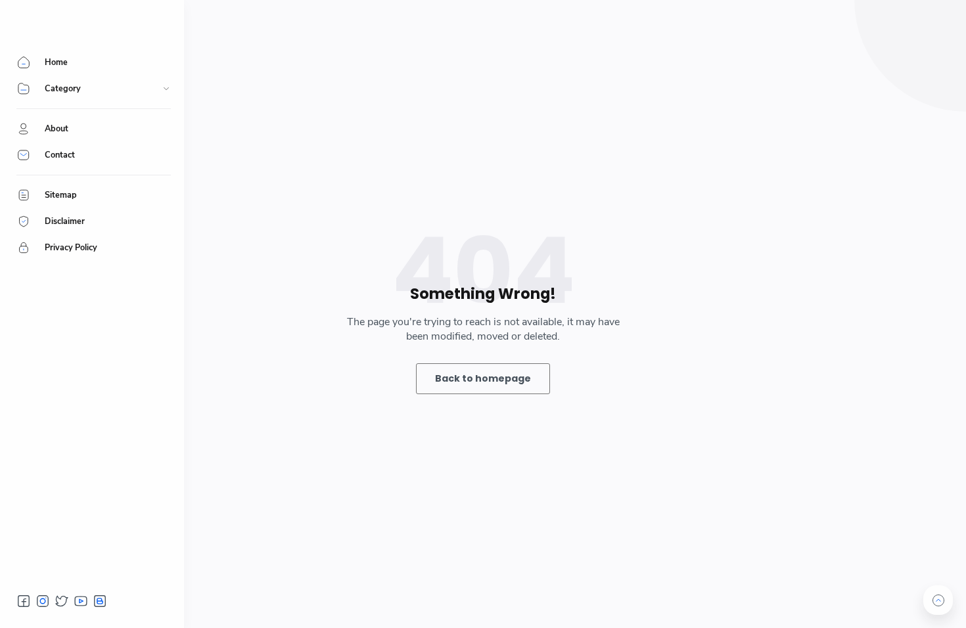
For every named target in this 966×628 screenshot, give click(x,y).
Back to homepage (483, 378)
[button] (23, 601)
